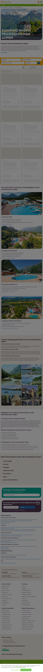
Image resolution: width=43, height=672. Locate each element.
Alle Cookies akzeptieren (26, 669)
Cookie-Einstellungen (15, 669)
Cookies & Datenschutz (20, 667)
